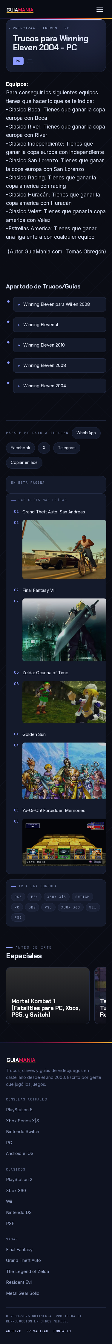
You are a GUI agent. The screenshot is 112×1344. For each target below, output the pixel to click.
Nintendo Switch (22, 1131)
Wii (92, 907)
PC (67, 28)
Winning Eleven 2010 (44, 345)
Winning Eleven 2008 (44, 365)
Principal (24, 28)
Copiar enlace (24, 462)
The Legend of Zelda (27, 1271)
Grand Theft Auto (23, 1260)
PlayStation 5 (19, 1109)
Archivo (13, 1331)
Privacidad (37, 1331)
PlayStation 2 (19, 1179)
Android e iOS (19, 1153)
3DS (32, 907)
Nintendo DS (19, 1212)
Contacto (62, 1331)
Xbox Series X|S (22, 1120)
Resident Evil (19, 1282)
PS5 (18, 897)
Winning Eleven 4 (40, 324)
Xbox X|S (56, 897)
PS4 (34, 897)
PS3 (48, 907)
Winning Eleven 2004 (44, 385)
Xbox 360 (70, 907)
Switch (82, 897)
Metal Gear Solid (22, 1293)
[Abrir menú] (99, 9)
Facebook (20, 447)
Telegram (67, 447)
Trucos (49, 28)
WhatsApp (86, 432)
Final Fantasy (19, 1249)
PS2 (18, 917)
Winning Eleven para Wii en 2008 (56, 304)
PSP (10, 1223)
